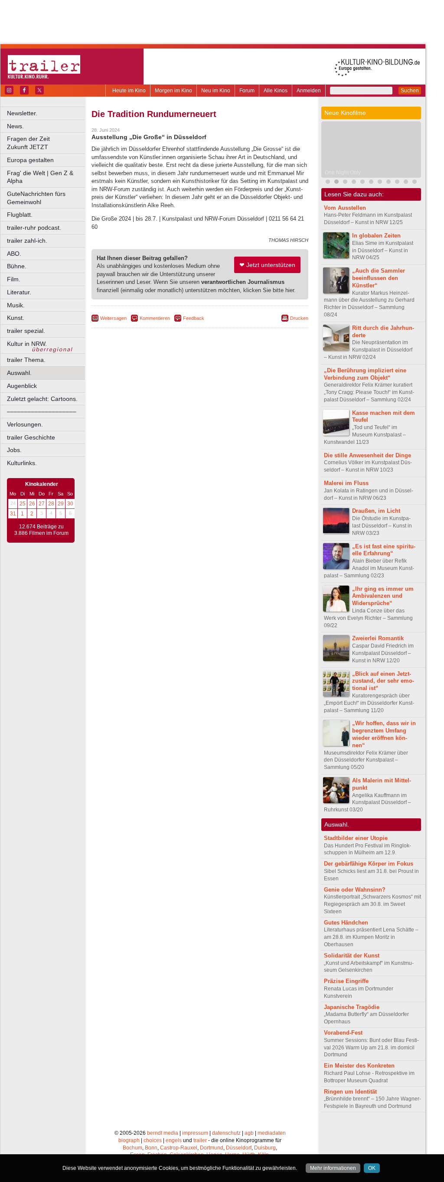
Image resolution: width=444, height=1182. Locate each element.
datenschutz (226, 1133)
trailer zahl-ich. (27, 240)
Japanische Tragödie (351, 1007)
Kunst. (15, 317)
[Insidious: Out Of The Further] (327, 182)
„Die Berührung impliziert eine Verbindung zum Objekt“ (365, 374)
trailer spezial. (26, 330)
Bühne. (16, 266)
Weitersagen (113, 318)
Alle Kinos (275, 91)
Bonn (151, 1148)
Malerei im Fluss (346, 483)
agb (249, 1133)
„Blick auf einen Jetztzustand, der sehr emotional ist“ (383, 681)
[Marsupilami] (353, 182)
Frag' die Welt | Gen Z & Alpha (40, 177)
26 (32, 504)
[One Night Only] (336, 182)
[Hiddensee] (406, 182)
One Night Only (343, 172)
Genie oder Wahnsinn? (354, 889)
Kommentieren (155, 318)
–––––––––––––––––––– (41, 411)
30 (70, 504)
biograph (129, 1140)
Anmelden (309, 91)
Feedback (193, 318)
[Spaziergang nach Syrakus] (362, 182)
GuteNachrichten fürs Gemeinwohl (36, 197)
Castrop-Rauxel (178, 1148)
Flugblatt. (20, 214)
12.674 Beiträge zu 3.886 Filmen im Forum (41, 530)
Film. (13, 279)
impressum (195, 1133)
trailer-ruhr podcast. (34, 227)
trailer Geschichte (31, 437)
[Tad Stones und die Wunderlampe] (371, 182)
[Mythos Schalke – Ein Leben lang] (397, 182)
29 (61, 504)
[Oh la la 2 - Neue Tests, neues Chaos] (379, 182)
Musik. (16, 305)
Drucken (299, 318)
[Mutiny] (388, 182)
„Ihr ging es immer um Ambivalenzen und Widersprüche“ (383, 596)
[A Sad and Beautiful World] (414, 182)
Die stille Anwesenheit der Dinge (367, 455)
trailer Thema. (26, 359)
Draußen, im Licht (376, 511)
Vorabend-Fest (343, 1032)
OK (371, 1168)
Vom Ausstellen (345, 208)
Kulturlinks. (22, 462)
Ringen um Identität (350, 1091)
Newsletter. (22, 113)
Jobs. (14, 449)
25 (23, 504)
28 (51, 504)
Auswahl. (19, 372)
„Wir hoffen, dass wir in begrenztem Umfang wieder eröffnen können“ (384, 734)
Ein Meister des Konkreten (359, 1065)
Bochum (132, 1148)
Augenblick (22, 385)
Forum (247, 91)
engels (174, 1140)
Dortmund (211, 1148)
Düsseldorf (238, 1148)
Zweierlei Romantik (378, 638)
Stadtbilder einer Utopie (356, 838)
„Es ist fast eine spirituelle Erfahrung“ (383, 550)
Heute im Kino (129, 91)
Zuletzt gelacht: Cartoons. (42, 398)
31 (13, 514)
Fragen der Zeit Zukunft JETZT (46, 142)
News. (15, 126)
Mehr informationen (333, 1168)
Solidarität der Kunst (351, 955)
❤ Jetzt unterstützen (267, 264)
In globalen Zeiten (376, 235)
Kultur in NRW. (27, 343)
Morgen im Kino (173, 91)
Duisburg (265, 1148)
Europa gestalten (30, 159)
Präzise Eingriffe (346, 981)
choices (153, 1140)
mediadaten (272, 1133)
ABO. (14, 253)
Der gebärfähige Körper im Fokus (368, 863)
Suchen (410, 91)
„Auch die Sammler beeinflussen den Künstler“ (378, 278)
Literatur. (19, 292)
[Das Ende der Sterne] (345, 182)
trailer (200, 1140)
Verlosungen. (25, 424)
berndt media (162, 1133)
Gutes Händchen (346, 922)
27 (42, 504)
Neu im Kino (215, 91)
